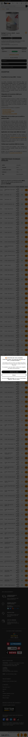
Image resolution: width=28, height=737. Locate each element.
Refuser (14, 375)
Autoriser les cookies (14, 371)
